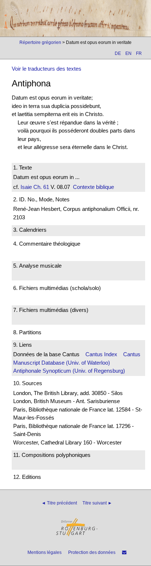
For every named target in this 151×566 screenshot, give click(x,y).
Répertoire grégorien (40, 42)
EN (128, 53)
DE (118, 53)
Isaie (26, 187)
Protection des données (91, 552)
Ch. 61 (40, 187)
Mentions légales (44, 552)
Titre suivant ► (97, 503)
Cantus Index (101, 354)
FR (139, 53)
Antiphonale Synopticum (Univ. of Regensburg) (69, 371)
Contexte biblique (93, 187)
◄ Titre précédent (59, 503)
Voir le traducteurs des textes (46, 69)
